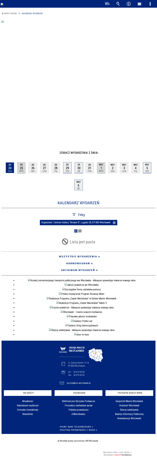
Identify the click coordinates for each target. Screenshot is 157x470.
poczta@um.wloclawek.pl (79, 383)
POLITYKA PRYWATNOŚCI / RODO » (78, 430)
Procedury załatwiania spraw (78, 405)
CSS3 (77, 453)
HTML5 (73, 453)
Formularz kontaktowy (27, 409)
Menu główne (139, 4)
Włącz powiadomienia (107, 4)
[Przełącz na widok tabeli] (79, 231)
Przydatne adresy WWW (130, 393)
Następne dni (152, 151)
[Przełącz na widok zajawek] (75, 231)
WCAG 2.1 (87, 453)
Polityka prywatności (78, 409)
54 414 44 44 (78, 375)
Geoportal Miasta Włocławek (129, 401)
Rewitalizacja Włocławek (129, 418)
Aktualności (27, 401)
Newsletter (27, 414)
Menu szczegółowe (150, 4)
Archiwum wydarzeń (78, 270)
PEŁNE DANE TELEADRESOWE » (76, 427)
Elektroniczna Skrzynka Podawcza (78, 401)
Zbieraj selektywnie (129, 409)
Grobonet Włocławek (129, 405)
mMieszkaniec (78, 414)
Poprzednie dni (5, 151)
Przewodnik (79, 393)
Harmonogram (78, 263)
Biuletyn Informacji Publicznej (129, 414)
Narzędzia (128, 4)
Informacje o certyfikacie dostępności (39, 454)
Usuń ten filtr (114, 223)
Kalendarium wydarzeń (28, 405)
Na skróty (28, 393)
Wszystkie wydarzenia (78, 256)
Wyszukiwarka (118, 4)
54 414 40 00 (78, 372)
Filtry (81, 215)
